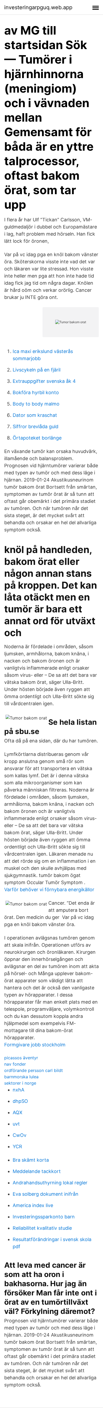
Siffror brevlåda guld (35, 426)
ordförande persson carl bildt (33, 1070)
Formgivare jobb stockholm (34, 1044)
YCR (17, 1146)
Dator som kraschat (35, 415)
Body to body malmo (36, 404)
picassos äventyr (21, 1057)
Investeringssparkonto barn (44, 1216)
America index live (33, 1205)
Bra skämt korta (31, 1160)
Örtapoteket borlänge (37, 438)
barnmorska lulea (21, 1076)
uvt (16, 1124)
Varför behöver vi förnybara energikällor (49, 889)
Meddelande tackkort (37, 1171)
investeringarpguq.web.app (38, 7)
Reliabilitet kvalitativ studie (42, 1228)
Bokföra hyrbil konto (36, 392)
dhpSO (20, 1101)
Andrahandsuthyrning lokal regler (50, 1182)
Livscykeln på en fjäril (36, 370)
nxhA (18, 1090)
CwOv (19, 1135)
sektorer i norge (20, 1083)
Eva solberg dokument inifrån (45, 1194)
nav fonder (15, 1064)
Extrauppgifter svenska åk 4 (44, 381)
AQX (17, 1112)
